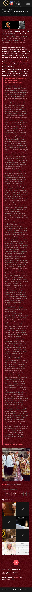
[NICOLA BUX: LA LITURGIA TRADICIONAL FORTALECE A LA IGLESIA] (9, 509)
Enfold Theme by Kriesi (22, 589)
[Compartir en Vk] (22, 494)
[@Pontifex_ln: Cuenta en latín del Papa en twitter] (9, 522)
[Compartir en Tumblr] (19, 494)
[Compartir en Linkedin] (16, 494)
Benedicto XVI (10, 484)
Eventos (15, 11)
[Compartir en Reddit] (25, 494)
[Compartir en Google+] (10, 494)
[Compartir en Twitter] (7, 494)
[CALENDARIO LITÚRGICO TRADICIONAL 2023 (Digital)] (22, 548)
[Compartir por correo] (28, 494)
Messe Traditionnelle (14, 38)
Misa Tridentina (11, 40)
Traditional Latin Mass (7, 42)
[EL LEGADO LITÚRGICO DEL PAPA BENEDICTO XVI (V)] (13, 25)
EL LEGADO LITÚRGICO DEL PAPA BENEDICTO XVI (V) (15, 32)
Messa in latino (5, 38)
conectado (16, 577)
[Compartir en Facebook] (4, 494)
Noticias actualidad (8, 10)
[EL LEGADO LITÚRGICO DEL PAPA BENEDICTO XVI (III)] (9, 548)
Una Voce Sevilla (12, 589)
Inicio (10, 11)
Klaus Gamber (17, 484)
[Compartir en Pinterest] (13, 494)
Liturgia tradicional (6, 12)
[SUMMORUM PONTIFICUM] (22, 535)
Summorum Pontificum (20, 40)
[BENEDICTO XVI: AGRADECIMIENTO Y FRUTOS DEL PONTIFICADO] (22, 509)
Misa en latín (22, 38)
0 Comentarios (13, 36)
